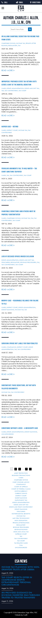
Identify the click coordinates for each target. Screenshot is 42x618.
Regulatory (12, 45)
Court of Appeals (21, 487)
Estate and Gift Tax (32, 88)
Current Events (21, 493)
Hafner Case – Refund (10, 126)
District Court (12, 130)
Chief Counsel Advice (21, 482)
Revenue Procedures (28, 262)
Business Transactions (21, 475)
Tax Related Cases (21, 543)
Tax (19, 45)
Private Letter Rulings (21, 523)
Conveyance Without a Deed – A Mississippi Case (20, 428)
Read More (8, 70)
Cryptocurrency (21, 491)
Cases (4, 88)
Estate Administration (15, 88)
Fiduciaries (6, 262)
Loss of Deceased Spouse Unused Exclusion (18, 256)
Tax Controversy (11, 91)
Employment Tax (21, 500)
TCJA (21, 545)
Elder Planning (21, 498)
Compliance (11, 347)
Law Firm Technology (21, 518)
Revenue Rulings (21, 529)
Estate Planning (8, 310)
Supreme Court (21, 534)
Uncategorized (8, 434)
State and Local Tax (21, 532)
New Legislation (21, 520)
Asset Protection (21, 473)
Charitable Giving (8, 43)
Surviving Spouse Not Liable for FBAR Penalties (20, 343)
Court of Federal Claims (21, 489)
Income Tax (20, 43)
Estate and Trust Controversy (21, 507)
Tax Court (22, 91)
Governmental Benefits (21, 514)
